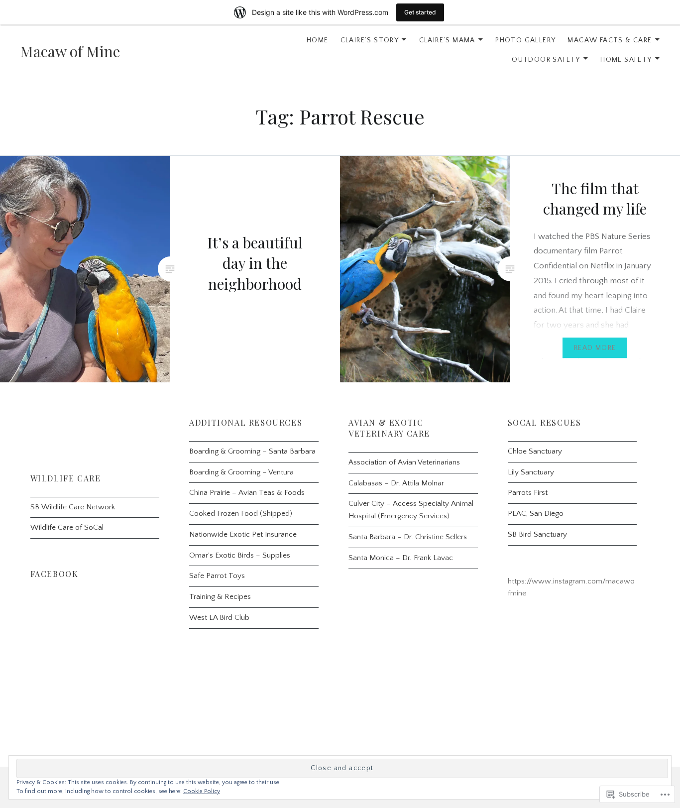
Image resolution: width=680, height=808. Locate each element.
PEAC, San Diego (536, 513)
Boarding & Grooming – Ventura (241, 472)
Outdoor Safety (546, 60)
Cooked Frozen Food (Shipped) (240, 513)
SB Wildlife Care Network (72, 507)
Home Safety (626, 60)
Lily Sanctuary (531, 472)
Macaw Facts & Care (609, 40)
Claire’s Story (369, 40)
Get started (420, 12)
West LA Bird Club (219, 617)
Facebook (54, 574)
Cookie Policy (201, 791)
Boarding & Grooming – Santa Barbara (252, 451)
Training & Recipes (220, 596)
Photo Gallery (525, 40)
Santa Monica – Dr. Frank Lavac (400, 558)
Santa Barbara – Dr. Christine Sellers (407, 537)
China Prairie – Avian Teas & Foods (247, 492)
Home (318, 40)
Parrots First (528, 492)
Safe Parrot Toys (217, 576)
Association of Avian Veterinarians (404, 462)
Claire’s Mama (447, 40)
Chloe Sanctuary (535, 451)
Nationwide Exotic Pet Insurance (243, 534)
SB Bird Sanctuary (537, 534)
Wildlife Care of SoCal (67, 527)
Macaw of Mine (70, 51)
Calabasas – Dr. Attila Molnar (396, 483)
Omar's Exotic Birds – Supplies (239, 555)
